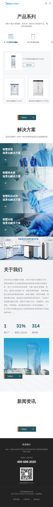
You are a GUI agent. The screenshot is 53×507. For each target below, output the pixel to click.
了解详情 (28, 65)
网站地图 (16, 499)
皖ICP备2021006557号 (19, 494)
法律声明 (26, 499)
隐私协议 (37, 499)
